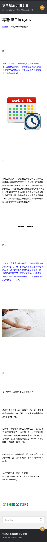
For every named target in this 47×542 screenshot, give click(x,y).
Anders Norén (16, 537)
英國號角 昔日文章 (15, 5)
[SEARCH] (41, 519)
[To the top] (42, 529)
